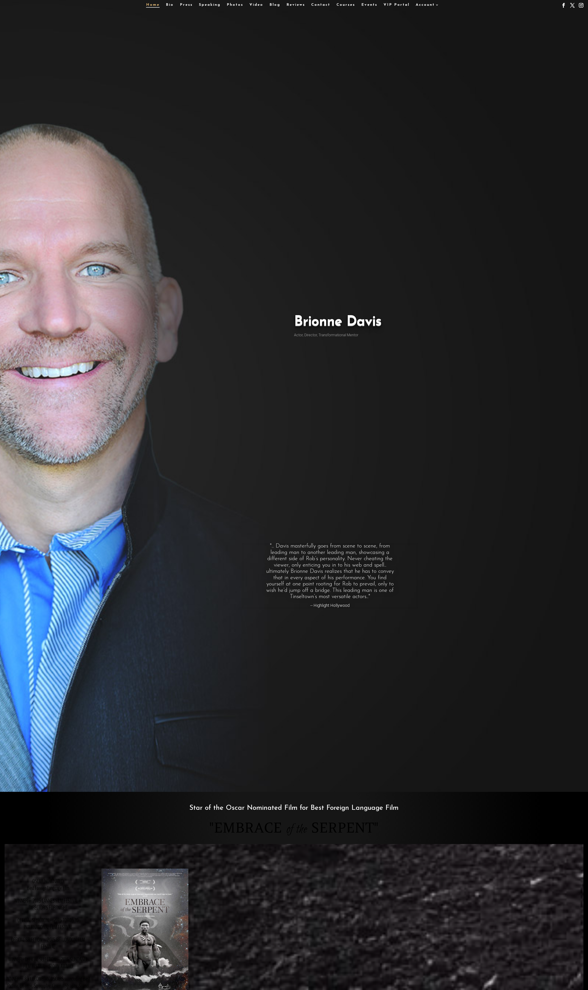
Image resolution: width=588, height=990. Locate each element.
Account (425, 5)
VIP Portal (397, 5)
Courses (345, 5)
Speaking (209, 5)
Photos (235, 5)
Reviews (295, 5)
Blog (274, 5)
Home (153, 5)
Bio (170, 5)
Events (369, 5)
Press (186, 5)
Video (256, 5)
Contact (320, 5)
